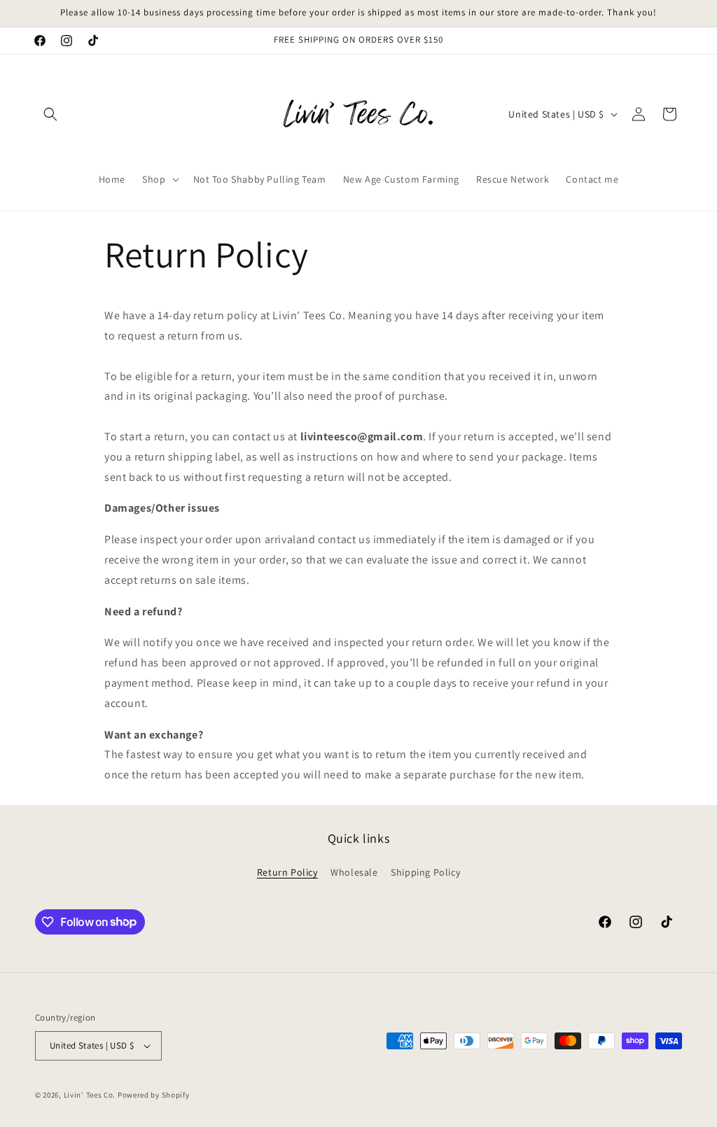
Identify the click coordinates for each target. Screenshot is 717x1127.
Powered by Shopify (154, 1095)
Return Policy (287, 872)
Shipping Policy (425, 872)
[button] (50, 114)
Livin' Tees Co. (90, 1095)
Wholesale (353, 872)
